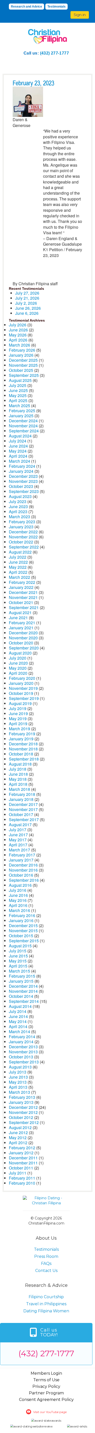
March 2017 (19, 850)
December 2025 (23, 360)
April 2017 (18, 845)
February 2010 (22, 1183)
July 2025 (17, 385)
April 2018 (18, 784)
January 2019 (21, 739)
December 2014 (23, 986)
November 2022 (23, 537)
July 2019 (17, 708)
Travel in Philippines (46, 1303)
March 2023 (19, 516)
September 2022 (24, 547)
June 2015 (18, 956)
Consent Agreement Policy (46, 1399)
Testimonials (56, 6)
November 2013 (23, 1052)
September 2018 (24, 759)
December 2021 (23, 592)
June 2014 (18, 1016)
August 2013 (20, 1067)
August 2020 (20, 653)
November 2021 (23, 597)
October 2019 (21, 693)
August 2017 (20, 824)
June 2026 (18, 330)
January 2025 (21, 416)
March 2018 (19, 789)
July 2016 (17, 890)
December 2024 (23, 421)
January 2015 (21, 981)
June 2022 (18, 562)
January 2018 (21, 799)
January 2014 (21, 1042)
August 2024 (20, 436)
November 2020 (23, 638)
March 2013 (19, 1092)
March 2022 (19, 577)
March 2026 (19, 345)
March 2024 (19, 461)
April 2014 (18, 1026)
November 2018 (23, 749)
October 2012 (21, 1117)
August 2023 (20, 496)
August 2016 (20, 885)
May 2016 (18, 900)
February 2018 (22, 794)
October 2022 (21, 542)
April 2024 (18, 456)
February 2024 (22, 466)
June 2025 (18, 390)
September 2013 (24, 1062)
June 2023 (18, 506)
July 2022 (17, 557)
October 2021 (21, 602)
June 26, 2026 (28, 308)
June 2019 (18, 713)
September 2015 (24, 941)
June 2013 (18, 1077)
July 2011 (17, 1173)
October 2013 (21, 1057)
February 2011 (22, 1178)
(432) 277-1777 (54, 53)
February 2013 (22, 1097)
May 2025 (18, 395)
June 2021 (18, 617)
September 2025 (24, 375)
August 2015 (20, 946)
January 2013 (21, 1102)
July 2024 (17, 441)
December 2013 (23, 1047)
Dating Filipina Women (46, 1311)
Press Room (46, 1256)
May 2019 (18, 718)
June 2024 (18, 446)
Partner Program (46, 1393)
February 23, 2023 (33, 83)
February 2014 (22, 1036)
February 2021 (22, 623)
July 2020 (17, 658)
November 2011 (23, 1163)
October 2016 (21, 875)
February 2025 (22, 410)
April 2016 (18, 905)
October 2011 (21, 1168)
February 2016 (22, 915)
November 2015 (23, 930)
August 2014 (20, 1006)
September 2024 (24, 431)
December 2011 (23, 1158)
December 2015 (23, 925)
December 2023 (23, 476)
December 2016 (23, 865)
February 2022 (22, 582)
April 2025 (18, 400)
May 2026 (18, 335)
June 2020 (18, 663)
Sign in (80, 15)
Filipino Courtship (46, 1296)
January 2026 (21, 355)
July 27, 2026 (27, 293)
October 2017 (21, 814)
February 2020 (22, 678)
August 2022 (20, 552)
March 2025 (19, 405)
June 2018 (18, 774)
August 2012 (20, 1127)
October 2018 (21, 754)
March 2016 (19, 910)
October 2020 (21, 643)
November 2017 (23, 809)
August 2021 (20, 612)
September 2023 (24, 491)
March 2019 (19, 729)
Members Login (46, 1373)
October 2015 (21, 936)
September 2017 (24, 819)
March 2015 (19, 971)
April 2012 (18, 1142)
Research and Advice (26, 6)
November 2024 (23, 426)
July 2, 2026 (26, 303)
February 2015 (22, 976)
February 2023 (22, 522)
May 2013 (18, 1082)
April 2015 (18, 966)
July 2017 (17, 829)
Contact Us (46, 1270)
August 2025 (20, 380)
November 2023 (23, 481)
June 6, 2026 (27, 313)
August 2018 (20, 764)
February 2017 (22, 855)
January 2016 (21, 920)
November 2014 (23, 991)
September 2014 (24, 1001)
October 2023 (21, 486)
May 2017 (18, 840)
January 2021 (21, 628)
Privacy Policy (46, 1386)
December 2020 (23, 633)
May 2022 (18, 567)
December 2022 (23, 532)
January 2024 (21, 471)
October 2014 (21, 996)
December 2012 (23, 1107)
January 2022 (21, 587)
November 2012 (23, 1112)
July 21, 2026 (27, 298)
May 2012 (18, 1137)
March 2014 (19, 1031)
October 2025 (21, 370)
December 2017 (23, 804)
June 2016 (18, 895)
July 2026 (17, 325)
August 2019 (20, 703)
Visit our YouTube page (50, 1412)
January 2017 (21, 860)
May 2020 (18, 668)
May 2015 (18, 961)
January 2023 (21, 527)
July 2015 (17, 951)
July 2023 (17, 501)
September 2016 (24, 880)
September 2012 (24, 1122)
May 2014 (18, 1021)
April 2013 (18, 1087)
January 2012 (21, 1153)
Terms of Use (46, 1379)
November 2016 (23, 870)
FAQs (46, 1263)
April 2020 (18, 673)
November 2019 (23, 688)
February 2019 (22, 734)
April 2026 (18, 340)
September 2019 (24, 698)
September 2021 (24, 607)
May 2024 (18, 451)
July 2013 (17, 1072)
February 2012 (22, 1148)
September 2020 (24, 648)
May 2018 (18, 779)
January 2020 (21, 683)
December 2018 (23, 744)
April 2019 (18, 723)
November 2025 (23, 365)
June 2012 (18, 1132)
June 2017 (18, 835)
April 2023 (18, 511)
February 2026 (22, 350)
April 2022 (18, 572)
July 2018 (17, 769)
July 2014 (17, 1011)
